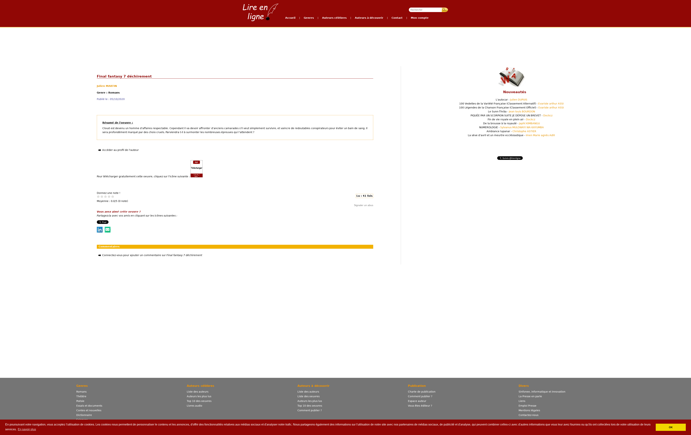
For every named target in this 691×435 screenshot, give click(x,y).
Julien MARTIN (107, 86)
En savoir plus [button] (27, 429)
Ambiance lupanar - (511, 131)
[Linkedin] (100, 231)
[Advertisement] (345, 41)
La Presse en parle (530, 396)
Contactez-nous (528, 415)
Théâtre (81, 396)
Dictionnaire (84, 415)
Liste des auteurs (197, 391)
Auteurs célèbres (334, 17)
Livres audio (194, 405)
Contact (397, 17)
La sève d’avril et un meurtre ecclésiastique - (511, 135)
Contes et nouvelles (88, 410)
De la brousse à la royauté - (511, 123)
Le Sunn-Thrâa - (511, 111)
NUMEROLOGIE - (511, 127)
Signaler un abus (363, 205)
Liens (522, 401)
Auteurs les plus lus (199, 396)
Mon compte (420, 17)
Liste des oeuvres (308, 396)
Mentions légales (529, 410)
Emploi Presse (527, 405)
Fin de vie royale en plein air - (511, 119)
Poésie (80, 401)
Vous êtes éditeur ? (420, 405)
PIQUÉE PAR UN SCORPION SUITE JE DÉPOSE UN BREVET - (511, 115)
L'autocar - (511, 99)
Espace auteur (417, 401)
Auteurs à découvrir (369, 17)
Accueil (290, 17)
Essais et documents (89, 405)
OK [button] (671, 427)
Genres (309, 17)
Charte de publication (421, 391)
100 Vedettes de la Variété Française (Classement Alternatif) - (511, 103)
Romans (81, 391)
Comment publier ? (309, 410)
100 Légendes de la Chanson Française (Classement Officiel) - (511, 107)
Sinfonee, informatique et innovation (542, 391)
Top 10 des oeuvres (199, 401)
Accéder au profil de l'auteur (120, 150)
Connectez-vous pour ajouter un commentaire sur (152, 255)
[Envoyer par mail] (107, 231)
